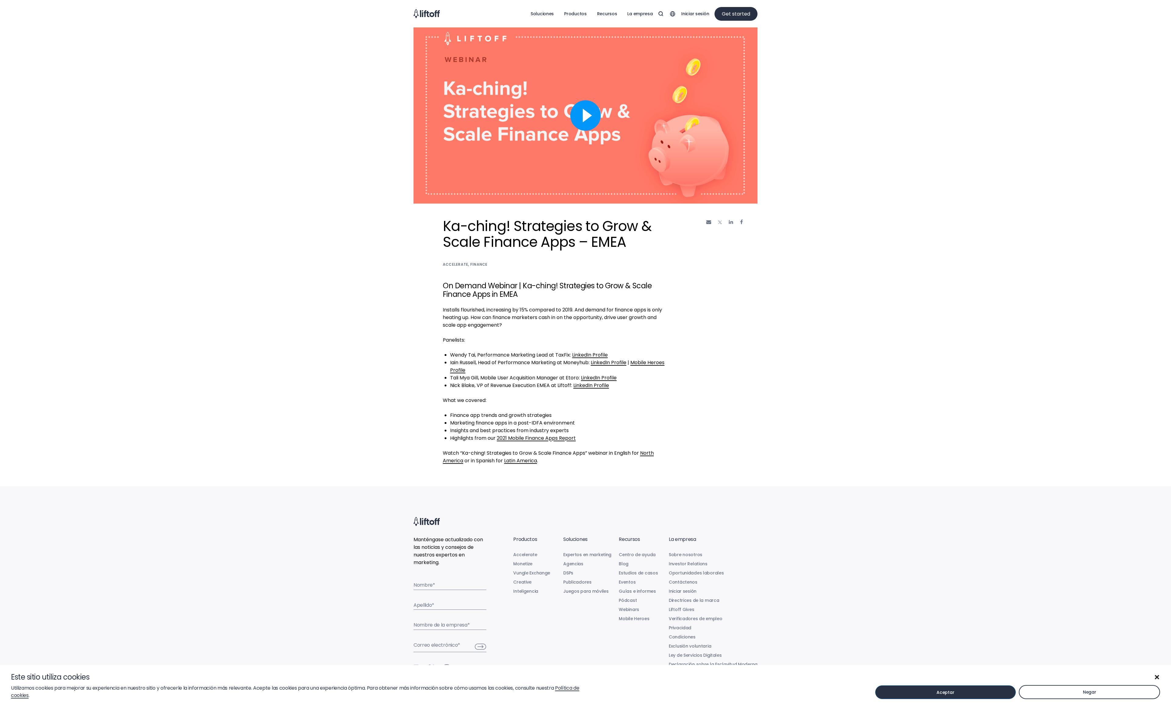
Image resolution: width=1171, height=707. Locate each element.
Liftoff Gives (681, 609)
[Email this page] (708, 222)
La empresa (640, 14)
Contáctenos (683, 582)
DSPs (568, 573)
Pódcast (628, 600)
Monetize (522, 564)
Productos (575, 14)
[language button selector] (672, 13)
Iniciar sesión (695, 14)
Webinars (629, 609)
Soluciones (542, 14)
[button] (1157, 677)
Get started (736, 13)
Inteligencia (525, 591)
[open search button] (661, 13)
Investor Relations (688, 564)
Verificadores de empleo (695, 619)
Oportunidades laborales (696, 573)
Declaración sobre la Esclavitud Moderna (713, 664)
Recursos (607, 14)
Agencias (573, 564)
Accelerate (455, 264)
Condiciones (682, 637)
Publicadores (577, 582)
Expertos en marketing (587, 555)
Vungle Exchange (531, 573)
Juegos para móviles (586, 591)
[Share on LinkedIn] (731, 222)
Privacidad (680, 628)
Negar (1089, 692)
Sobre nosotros (685, 555)
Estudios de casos (638, 573)
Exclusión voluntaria (690, 646)
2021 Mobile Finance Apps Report (536, 438)
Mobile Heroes (634, 619)
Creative (522, 582)
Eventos (627, 582)
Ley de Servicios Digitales (695, 655)
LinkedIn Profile (590, 354)
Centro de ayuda (637, 555)
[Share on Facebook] (741, 222)
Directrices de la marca (694, 600)
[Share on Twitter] (720, 222)
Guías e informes (637, 591)
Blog (623, 564)
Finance (479, 264)
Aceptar (945, 692)
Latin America (520, 460)
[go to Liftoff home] (427, 13)
